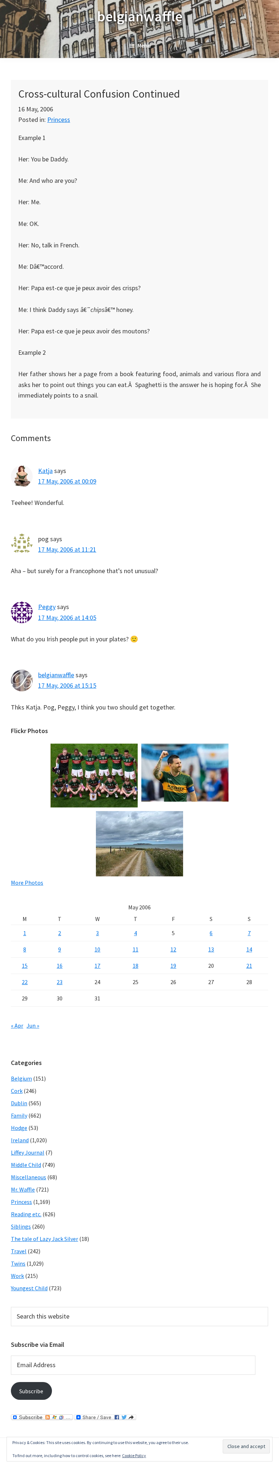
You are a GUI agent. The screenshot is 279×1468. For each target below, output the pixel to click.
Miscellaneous (28, 1177)
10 (97, 949)
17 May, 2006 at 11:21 (67, 549)
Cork (17, 1090)
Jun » (33, 1025)
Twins (18, 1263)
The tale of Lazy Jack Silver (44, 1238)
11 (135, 949)
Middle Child (26, 1164)
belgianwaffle (139, 16)
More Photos (27, 882)
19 (173, 965)
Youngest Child (29, 1288)
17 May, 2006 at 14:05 (67, 617)
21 (249, 965)
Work (17, 1275)
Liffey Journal (27, 1152)
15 (25, 965)
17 (97, 965)
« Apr (17, 1025)
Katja (45, 470)
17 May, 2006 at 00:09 (67, 481)
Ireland (20, 1140)
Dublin (19, 1103)
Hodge (19, 1127)
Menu (144, 45)
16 (59, 965)
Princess (58, 119)
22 (25, 982)
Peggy (47, 607)
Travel (19, 1251)
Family (19, 1115)
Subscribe (31, 1391)
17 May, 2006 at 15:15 (67, 685)
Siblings (21, 1226)
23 (59, 982)
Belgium (21, 1078)
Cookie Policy (134, 1455)
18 (135, 965)
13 (211, 949)
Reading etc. (26, 1214)
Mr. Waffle (23, 1189)
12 (173, 949)
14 (249, 949)
